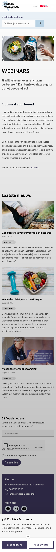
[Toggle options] (28, 536)
